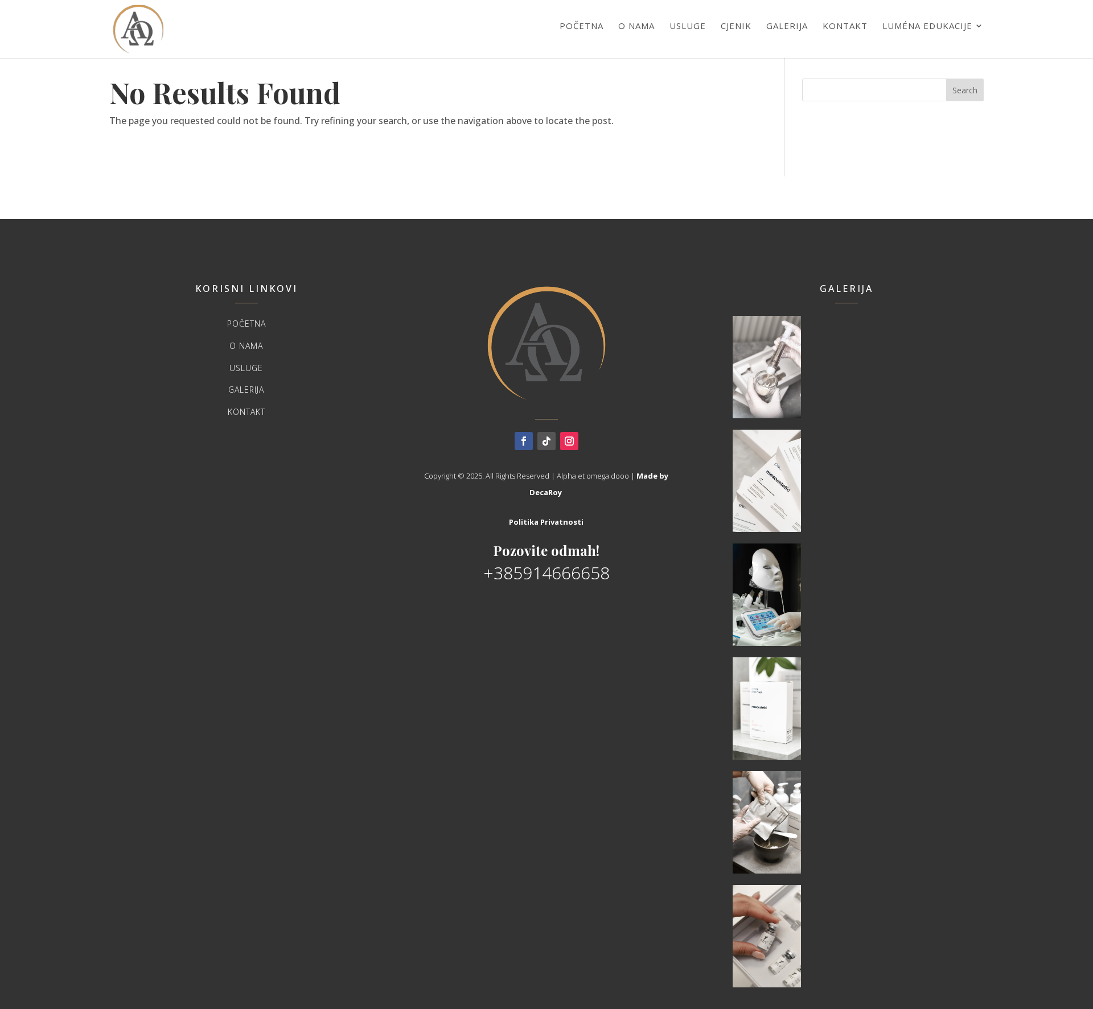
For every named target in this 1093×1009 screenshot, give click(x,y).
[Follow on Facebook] (524, 441)
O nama (636, 25)
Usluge (687, 25)
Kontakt (845, 25)
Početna (581, 25)
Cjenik (736, 25)
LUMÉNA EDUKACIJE (927, 25)
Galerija (787, 25)
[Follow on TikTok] (546, 441)
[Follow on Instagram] (569, 441)
